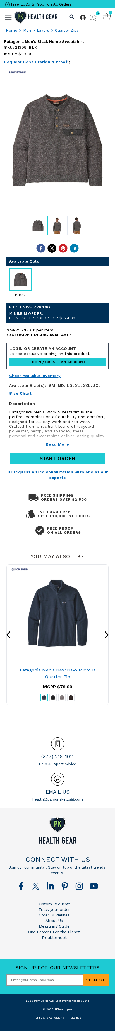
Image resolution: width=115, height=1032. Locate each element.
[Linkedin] (50, 886)
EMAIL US (58, 792)
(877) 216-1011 (57, 756)
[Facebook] (21, 886)
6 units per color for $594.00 (42, 316)
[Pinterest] (65, 886)
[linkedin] (74, 248)
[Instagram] (79, 886)
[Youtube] (94, 886)
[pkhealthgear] (57, 830)
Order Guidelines (54, 915)
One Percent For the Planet (54, 932)
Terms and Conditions (49, 1017)
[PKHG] (36, 17)
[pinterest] (63, 248)
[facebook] (40, 248)
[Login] (83, 17)
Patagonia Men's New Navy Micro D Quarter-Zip (57, 673)
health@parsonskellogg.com (57, 799)
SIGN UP (96, 979)
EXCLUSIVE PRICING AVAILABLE (39, 335)
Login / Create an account (58, 362)
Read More (57, 444)
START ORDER (57, 458)
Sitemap (75, 1017)
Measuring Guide (54, 926)
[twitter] (51, 248)
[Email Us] (57, 779)
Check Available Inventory (35, 376)
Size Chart (20, 393)
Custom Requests (54, 904)
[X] (36, 886)
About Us (54, 920)
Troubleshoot (54, 937)
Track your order (54, 909)
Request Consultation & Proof (35, 62)
